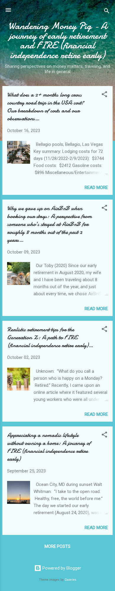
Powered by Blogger (61, 568)
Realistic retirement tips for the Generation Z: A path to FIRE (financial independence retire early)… (50, 337)
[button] (104, 95)
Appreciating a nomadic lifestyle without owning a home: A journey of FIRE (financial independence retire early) (49, 447)
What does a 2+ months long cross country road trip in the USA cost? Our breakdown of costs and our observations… (45, 106)
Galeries (70, 580)
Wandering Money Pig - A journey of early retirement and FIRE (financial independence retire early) (57, 40)
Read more (96, 187)
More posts (57, 546)
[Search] (106, 12)
